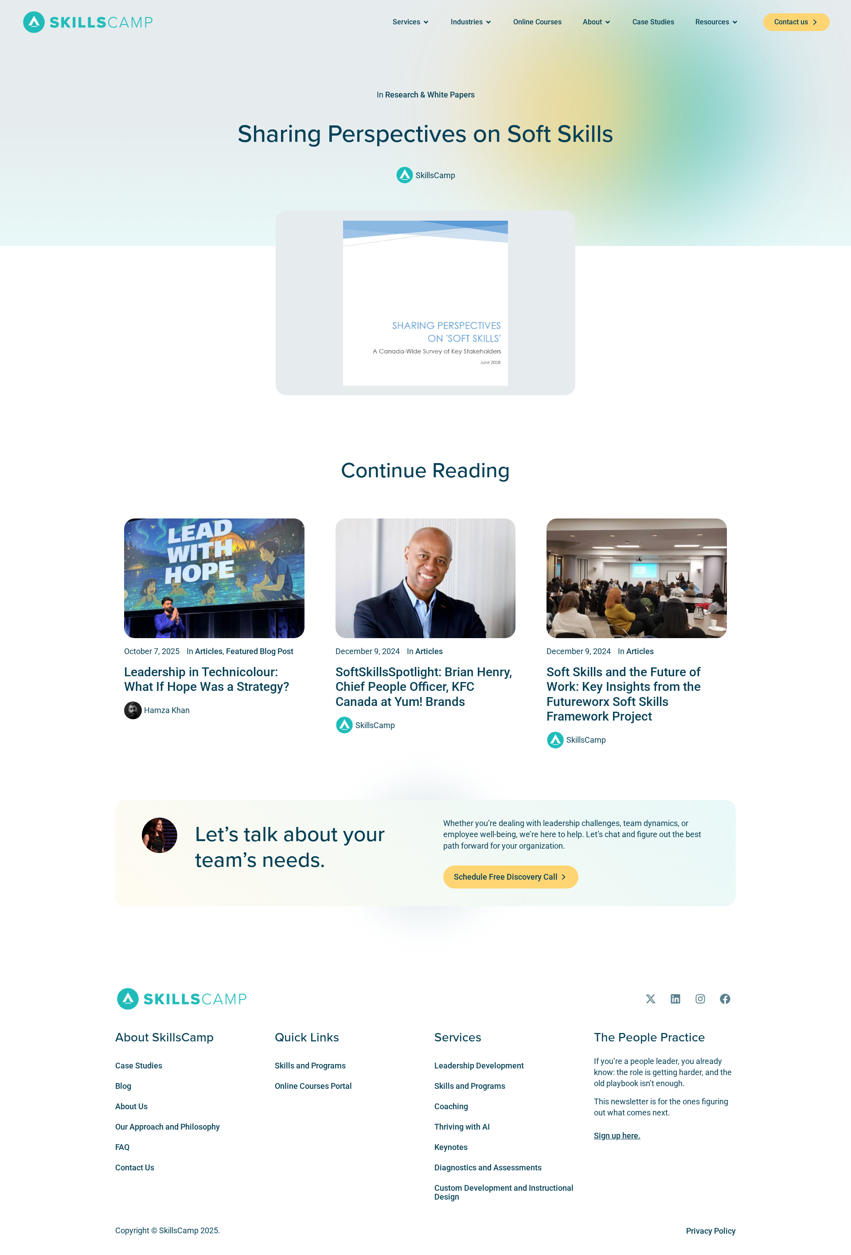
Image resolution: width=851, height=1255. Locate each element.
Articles (209, 651)
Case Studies (138, 1065)
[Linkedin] (675, 998)
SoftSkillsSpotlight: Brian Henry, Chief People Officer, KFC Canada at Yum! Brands (424, 687)
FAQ (122, 1147)
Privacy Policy (711, 1231)
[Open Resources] (734, 22)
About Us (131, 1106)
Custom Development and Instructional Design (504, 1192)
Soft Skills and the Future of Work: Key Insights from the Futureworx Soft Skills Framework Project (624, 694)
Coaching (451, 1106)
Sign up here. (617, 1135)
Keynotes (451, 1147)
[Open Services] (425, 22)
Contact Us (134, 1167)
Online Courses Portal (313, 1086)
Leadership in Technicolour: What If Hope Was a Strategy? (206, 679)
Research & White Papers (430, 94)
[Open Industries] (488, 22)
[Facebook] (725, 998)
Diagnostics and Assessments (488, 1167)
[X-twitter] (650, 998)
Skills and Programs (310, 1065)
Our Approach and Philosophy (167, 1126)
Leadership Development (479, 1065)
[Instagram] (700, 998)
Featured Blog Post (259, 651)
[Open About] (607, 22)
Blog (123, 1086)
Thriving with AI (462, 1126)
